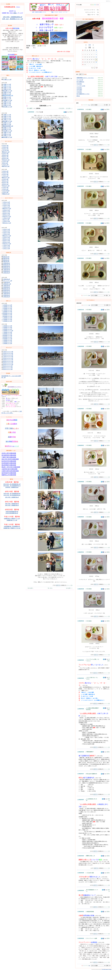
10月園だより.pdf (7, 94)
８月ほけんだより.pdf (8, 358)
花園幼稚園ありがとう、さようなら (85, 77)
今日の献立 (79, 83)
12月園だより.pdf (7, 98)
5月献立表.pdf (6, 258)
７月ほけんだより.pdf (8, 356)
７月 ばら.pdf (5, 150)
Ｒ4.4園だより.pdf (7, 79)
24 (85, 62)
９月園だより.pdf (7, 92)
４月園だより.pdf (7, 84)
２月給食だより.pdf (7, 319)
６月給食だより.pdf (7, 308)
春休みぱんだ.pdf (7, 223)
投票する (58, 585)
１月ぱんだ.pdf (6, 218)
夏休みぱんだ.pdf (7, 208)
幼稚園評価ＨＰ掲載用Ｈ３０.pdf (12, 518)
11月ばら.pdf (5, 156)
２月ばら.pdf (5, 189)
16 (82, 59)
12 (89, 57)
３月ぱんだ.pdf (6, 221)
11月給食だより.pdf (7, 314)
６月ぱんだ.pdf (6, 205)
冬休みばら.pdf (5, 159)
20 (91, 59)
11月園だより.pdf (7, 97)
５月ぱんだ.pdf (6, 203)
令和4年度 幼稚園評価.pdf (11, 487)
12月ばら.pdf (5, 158)
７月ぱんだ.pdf (6, 207)
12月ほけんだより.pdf (8, 364)
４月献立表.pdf (6, 279)
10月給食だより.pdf (7, 313)
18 (87, 59)
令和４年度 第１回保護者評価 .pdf (11, 484)
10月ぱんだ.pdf (6, 211)
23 (82, 62)
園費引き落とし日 (90, 855)
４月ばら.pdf (5, 145)
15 (96, 57)
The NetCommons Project (106, 969)
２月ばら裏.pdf (5, 190)
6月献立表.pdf (6, 260)
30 (91, 52)
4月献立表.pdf (6, 256)
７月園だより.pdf (7, 89)
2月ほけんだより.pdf (7, 367)
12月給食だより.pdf (7, 316)
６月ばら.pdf (5, 148)
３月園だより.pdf (7, 105)
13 (91, 57)
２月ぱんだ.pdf (6, 246)
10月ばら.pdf (5, 155)
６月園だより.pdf (7, 87)
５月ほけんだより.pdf (8, 353)
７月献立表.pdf (6, 285)
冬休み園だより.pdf (7, 100)
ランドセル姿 (80, 79)
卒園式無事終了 (90, 751)
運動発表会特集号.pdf (8, 126)
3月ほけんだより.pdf (7, 369)
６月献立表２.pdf (7, 284)
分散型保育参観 (90, 911)
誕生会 (78, 96)
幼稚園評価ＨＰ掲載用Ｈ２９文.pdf (12, 528)
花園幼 (70, 112)
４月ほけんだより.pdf (8, 351)
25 (87, 62)
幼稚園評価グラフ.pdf (12, 520)
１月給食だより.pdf (7, 317)
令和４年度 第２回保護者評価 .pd (11, 485)
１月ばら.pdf (5, 161)
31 (93, 52)
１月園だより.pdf (7, 101)
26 (82, 52)
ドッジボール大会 (81, 85)
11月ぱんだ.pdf (6, 213)
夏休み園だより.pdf (7, 90)
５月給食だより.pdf (7, 306)
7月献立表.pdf (6, 261)
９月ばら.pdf (5, 153)
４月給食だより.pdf (7, 305)
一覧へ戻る (49, 588)
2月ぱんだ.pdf (6, 219)
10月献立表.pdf (6, 264)
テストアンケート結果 (91, 938)
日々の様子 (29, 108)
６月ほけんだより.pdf (8, 354)
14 (93, 57)
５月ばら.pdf (5, 147)
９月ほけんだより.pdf (8, 359)
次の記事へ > (69, 108)
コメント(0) (69, 585)
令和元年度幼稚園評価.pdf (11, 513)
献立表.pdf (7, 282)
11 (87, 57)
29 (89, 52)
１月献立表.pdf (6, 269)
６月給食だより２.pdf (8, 330)
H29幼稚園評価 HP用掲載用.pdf (12, 526)
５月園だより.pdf (7, 116)
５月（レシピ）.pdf (7, 280)
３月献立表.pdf (6, 272)
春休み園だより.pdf (7, 106)
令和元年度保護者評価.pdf (12, 511)
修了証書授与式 (80, 81)
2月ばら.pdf (5, 163)
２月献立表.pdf (6, 271)
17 (85, 59)
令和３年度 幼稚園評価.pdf (12, 497)
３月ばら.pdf (5, 164)
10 (85, 57)
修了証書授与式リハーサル (83, 93)
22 (96, 59)
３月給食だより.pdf (7, 321)
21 (93, 59)
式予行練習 (79, 89)
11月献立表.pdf (6, 266)
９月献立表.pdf (6, 263)
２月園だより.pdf (7, 103)
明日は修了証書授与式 (91, 773)
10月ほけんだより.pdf (8, 361)
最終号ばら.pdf (5, 166)
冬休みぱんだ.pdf (7, 216)
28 (87, 52)
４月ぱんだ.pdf (6, 202)
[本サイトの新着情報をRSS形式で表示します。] (85, 74)
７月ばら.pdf (5, 176)
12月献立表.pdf (6, 268)
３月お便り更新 (90, 872)
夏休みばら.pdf (5, 152)
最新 (77, 74)
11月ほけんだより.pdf (8, 362)
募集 (15, 13)
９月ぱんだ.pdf (6, 210)
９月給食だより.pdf (7, 311)
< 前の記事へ (61, 108)
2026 (89, 45)
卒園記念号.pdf (5, 193)
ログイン (108, 1)
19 (89, 59)
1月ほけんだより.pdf (7, 366)
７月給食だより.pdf (7, 309)
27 (85, 52)
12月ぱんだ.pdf (6, 214)
